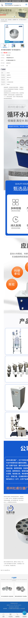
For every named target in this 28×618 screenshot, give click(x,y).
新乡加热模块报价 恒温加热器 (7, 596)
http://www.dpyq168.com (5, 570)
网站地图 (23, 608)
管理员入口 (19, 608)
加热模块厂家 (15, 19)
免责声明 (14, 608)
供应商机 (10, 19)
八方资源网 (10, 608)
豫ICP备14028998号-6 (17, 605)
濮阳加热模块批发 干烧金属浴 (21, 596)
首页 (6, 19)
